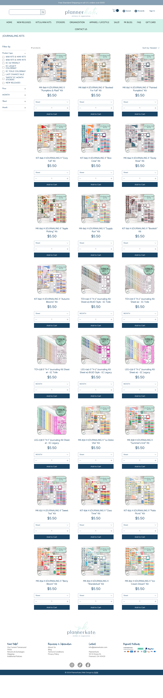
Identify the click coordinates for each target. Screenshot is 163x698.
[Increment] (67, 108)
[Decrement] (35, 108)
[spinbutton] (51, 108)
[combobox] (52, 102)
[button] (116, 10)
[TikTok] (80, 665)
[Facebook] (88, 665)
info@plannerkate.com (98, 647)
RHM (96, 672)
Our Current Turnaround (16, 647)
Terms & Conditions (56, 652)
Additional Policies (14, 656)
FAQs (9, 649)
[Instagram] (72, 665)
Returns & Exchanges (15, 652)
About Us (52, 647)
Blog (50, 649)
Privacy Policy (53, 654)
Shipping (10, 654)
